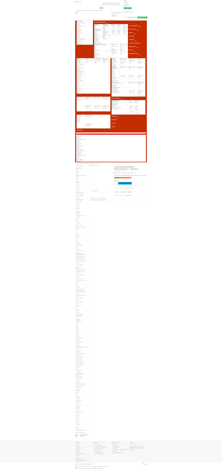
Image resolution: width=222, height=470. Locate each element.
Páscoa (77, 414)
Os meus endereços (97, 450)
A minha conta (96, 442)
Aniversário (78, 121)
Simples (95, 27)
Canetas (77, 392)
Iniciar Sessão (95, 19)
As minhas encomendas (98, 445)
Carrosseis (113, 74)
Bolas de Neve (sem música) (116, 108)
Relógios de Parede (115, 103)
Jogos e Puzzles (114, 77)
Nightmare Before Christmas (80, 295)
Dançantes (104, 30)
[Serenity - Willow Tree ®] (115, 45)
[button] (101, 22)
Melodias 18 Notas (80, 41)
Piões (77, 323)
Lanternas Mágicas (80, 29)
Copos (78, 98)
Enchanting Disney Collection (81, 259)
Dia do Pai (78, 118)
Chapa (77, 327)
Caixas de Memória (97, 57)
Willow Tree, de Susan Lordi (81, 26)
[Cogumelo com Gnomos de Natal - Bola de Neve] (141, 86)
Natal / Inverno (79, 31)
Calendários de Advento (115, 91)
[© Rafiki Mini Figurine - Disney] (106, 59)
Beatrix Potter (114, 62)
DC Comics (113, 60)
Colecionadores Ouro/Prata (81, 38)
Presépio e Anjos (114, 88)
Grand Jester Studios (80, 70)
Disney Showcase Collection (80, 256)
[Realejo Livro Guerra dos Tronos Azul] (133, 59)
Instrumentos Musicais (106, 25)
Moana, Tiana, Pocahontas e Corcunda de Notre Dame (81, 291)
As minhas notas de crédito (98, 448)
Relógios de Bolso (114, 104)
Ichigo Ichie (113, 66)
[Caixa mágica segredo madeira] (141, 71)
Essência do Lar (79, 32)
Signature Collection (97, 54)
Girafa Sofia (78, 184)
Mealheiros (113, 81)
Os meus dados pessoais (98, 452)
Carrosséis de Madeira (97, 42)
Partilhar (123, 192)
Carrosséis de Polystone (80, 192)
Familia (95, 45)
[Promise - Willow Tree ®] (124, 50)
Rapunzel (77, 296)
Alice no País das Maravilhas (81, 269)
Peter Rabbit (78, 182)
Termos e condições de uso (81, 39)
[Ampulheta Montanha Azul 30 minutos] (137, 102)
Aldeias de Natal (78, 357)
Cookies (78, 42)
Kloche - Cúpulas (114, 109)
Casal (95, 51)
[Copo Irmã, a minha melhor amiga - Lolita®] (98, 101)
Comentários (79, 44)
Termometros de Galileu (115, 101)
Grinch (113, 63)
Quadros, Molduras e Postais (116, 107)
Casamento (78, 122)
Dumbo (78, 83)
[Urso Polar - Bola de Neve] (133, 86)
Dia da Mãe (78, 415)
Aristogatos (78, 76)
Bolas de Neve (79, 25)
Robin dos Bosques (79, 298)
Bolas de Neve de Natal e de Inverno (117, 83)
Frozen (78, 84)
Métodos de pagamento (80, 43)
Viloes (78, 93)
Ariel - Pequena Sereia (80, 75)
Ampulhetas (113, 106)
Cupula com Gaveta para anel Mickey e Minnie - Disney (88, 124)
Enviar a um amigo (94, 190)
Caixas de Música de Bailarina (97, 30)
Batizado (78, 120)
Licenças (113, 58)
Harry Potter (113, 59)
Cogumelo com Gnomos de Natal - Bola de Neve (141, 91)
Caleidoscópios (114, 78)
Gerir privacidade (132, 450)
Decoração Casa (78, 370)
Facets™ (78, 69)
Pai (94, 47)
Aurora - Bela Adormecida (80, 275)
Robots (77, 328)
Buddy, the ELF (114, 64)
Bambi (78, 79)
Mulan (78, 92)
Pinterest (129, 192)
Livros (95, 26)
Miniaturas (78, 24)
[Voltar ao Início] (75, 163)
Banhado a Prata (78, 225)
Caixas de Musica (79, 21)
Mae (95, 46)
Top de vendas (78, 448)
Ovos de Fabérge (105, 26)
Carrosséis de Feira (97, 43)
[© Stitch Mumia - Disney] (89, 59)
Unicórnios (96, 36)
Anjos (104, 36)
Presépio (77, 241)
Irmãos (95, 49)
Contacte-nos (78, 452)
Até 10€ (78, 36)
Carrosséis (78, 23)
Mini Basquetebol (123, 75)
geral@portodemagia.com (118, 452)
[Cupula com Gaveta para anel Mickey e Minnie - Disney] (89, 119)
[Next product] (146, 163)
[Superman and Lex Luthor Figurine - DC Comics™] (141, 59)
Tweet (116, 192)
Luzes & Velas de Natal (115, 92)
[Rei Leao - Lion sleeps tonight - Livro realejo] (114, 26)
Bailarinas (95, 31)
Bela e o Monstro (79, 80)
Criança (104, 29)
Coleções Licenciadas (80, 59)
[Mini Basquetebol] (124, 71)
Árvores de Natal (114, 85)
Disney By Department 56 (80, 258)
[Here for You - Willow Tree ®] (124, 45)
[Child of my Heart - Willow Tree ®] (115, 50)
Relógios (113, 102)
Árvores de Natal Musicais (116, 87)
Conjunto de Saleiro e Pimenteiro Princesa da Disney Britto (106, 106)
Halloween (78, 119)
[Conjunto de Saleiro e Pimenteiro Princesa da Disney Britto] (106, 101)
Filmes (78, 71)
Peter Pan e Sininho (79, 302)
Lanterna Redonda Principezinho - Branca (84, 435)
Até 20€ (78, 37)
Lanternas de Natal (115, 90)
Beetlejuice (113, 65)
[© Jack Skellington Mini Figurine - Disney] (98, 59)
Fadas (95, 33)
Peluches (113, 79)
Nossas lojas (78, 450)
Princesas (95, 32)
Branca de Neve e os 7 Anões (81, 280)
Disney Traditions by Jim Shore (81, 261)
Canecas (77, 369)
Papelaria (77, 389)
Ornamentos (114, 73)
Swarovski (104, 27)
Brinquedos (78, 30)
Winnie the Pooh (78, 305)
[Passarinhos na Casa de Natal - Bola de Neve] (125, 26)
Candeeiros (113, 105)
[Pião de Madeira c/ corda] (133, 71)
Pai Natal (113, 84)
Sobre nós (78, 40)
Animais (104, 37)
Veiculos (113, 76)
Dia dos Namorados (80, 116)
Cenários (77, 317)
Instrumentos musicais (115, 80)
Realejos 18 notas (96, 25)
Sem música (105, 38)
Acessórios (96, 28)
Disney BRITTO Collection (80, 254)
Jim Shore (78, 28)
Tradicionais (114, 68)
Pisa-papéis (78, 390)
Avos (95, 48)
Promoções (78, 445)
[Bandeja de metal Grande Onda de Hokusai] (89, 101)
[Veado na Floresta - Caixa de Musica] (119, 26)
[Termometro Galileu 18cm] (131, 102)
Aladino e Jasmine (80, 72)
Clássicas (95, 38)
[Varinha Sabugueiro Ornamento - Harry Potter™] (124, 59)
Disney (78, 27)
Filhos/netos (96, 50)
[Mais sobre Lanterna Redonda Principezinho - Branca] (77, 435)
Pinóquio (77, 303)
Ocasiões (79, 115)
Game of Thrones (114, 61)
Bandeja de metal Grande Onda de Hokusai (88, 106)
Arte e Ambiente (79, 33)
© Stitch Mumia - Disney (89, 60)
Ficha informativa (94, 198)
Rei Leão (77, 300)
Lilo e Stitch (78, 85)
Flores (95, 55)
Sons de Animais (114, 69)
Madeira (104, 31)
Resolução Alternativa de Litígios (81, 460)
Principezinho (96, 37)
